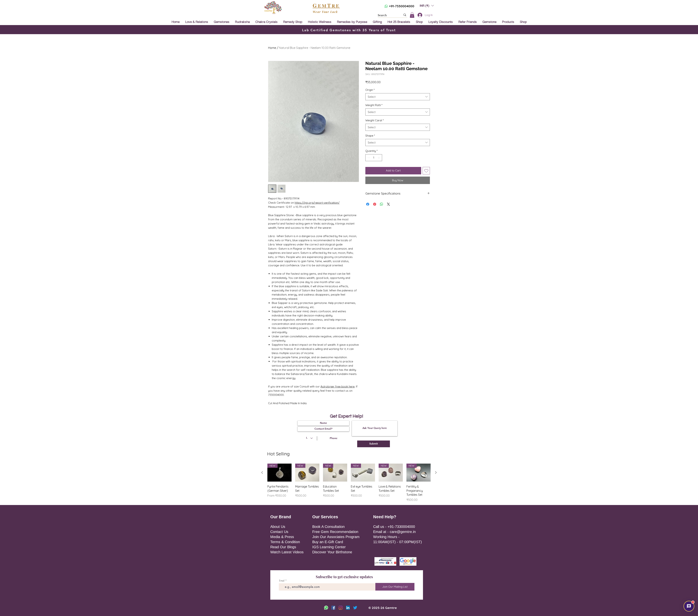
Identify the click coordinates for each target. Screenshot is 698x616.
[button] (426, 5)
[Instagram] (341, 608)
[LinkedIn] (348, 608)
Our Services (325, 516)
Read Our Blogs (283, 547)
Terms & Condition (285, 542)
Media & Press (282, 537)
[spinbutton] (374, 157)
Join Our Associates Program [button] (336, 537)
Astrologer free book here (337, 386)
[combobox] (397, 96)
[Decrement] (368, 157)
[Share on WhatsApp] (381, 204)
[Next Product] (436, 472)
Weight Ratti (373, 105)
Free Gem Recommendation (335, 532)
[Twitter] (355, 608)
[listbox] (426, 5)
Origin (370, 90)
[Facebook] (333, 608)
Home (272, 48)
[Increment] (379, 157)
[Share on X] (388, 204)
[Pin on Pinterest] (374, 204)
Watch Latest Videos (287, 552)
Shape (370, 135)
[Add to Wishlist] (426, 170)
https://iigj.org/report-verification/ (317, 202)
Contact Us (279, 532)
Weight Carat (374, 120)
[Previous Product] (262, 472)
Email (281, 580)
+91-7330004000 (401, 6)
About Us (277, 527)
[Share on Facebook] (368, 204)
